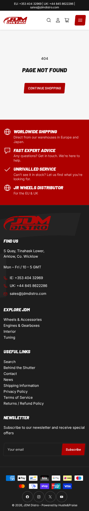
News (8, 379)
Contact (10, 373)
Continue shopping (44, 88)
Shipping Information (21, 385)
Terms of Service (18, 397)
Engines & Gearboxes (22, 325)
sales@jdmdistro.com (28, 293)
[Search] (49, 20)
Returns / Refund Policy (24, 403)
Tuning (9, 337)
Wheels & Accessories (23, 319)
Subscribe (73, 449)
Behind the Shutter (19, 367)
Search (10, 361)
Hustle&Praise (67, 505)
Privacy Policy (16, 391)
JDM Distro (31, 505)
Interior (10, 331)
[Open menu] (80, 20)
